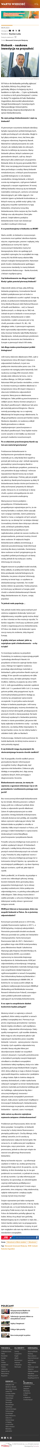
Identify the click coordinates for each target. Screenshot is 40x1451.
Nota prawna (5, 1373)
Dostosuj (30, 1354)
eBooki (16, 1358)
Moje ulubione (32, 1356)
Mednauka (18, 1367)
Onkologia (9, 1400)
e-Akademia (18, 1365)
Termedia (36, 1446)
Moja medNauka (32, 1351)
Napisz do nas (5, 1371)
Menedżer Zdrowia (11, 1389)
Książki (16, 1356)
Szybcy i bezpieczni (17, 1323)
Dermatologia (10, 1396)
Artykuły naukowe (33, 1371)
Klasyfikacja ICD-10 (33, 1378)
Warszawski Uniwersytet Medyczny (17, 40)
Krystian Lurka (15, 34)
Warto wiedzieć (10, 1426)
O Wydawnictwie (6, 1351)
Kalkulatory (31, 1373)
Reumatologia (10, 1404)
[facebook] (13, 31)
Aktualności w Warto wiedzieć (16, 1242)
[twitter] (16, 31)
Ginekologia (9, 1413)
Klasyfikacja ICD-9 (33, 1376)
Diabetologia (9, 1398)
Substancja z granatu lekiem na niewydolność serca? (21, 1317)
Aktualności (32, 1242)
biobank (35, 1246)
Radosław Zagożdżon (8, 1249)
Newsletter (4, 1356)
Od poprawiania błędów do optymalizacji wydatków (20, 1311)
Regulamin (4, 1376)
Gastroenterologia (11, 1409)
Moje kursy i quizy (33, 1367)
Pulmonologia (10, 1411)
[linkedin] (19, 31)
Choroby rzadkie (10, 1393)
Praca (2, 1360)
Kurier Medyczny (10, 1415)
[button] (36, 4)
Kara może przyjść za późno (20, 1335)
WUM (29, 1246)
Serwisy (17, 1351)
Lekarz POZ (9, 1391)
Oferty (3, 1354)
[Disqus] (20, 1277)
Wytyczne (31, 1369)
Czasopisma (18, 1354)
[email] (10, 31)
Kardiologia (9, 1407)
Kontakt (3, 1358)
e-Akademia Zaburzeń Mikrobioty (26, 1389)
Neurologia (9, 1402)
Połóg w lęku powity (17, 1329)
